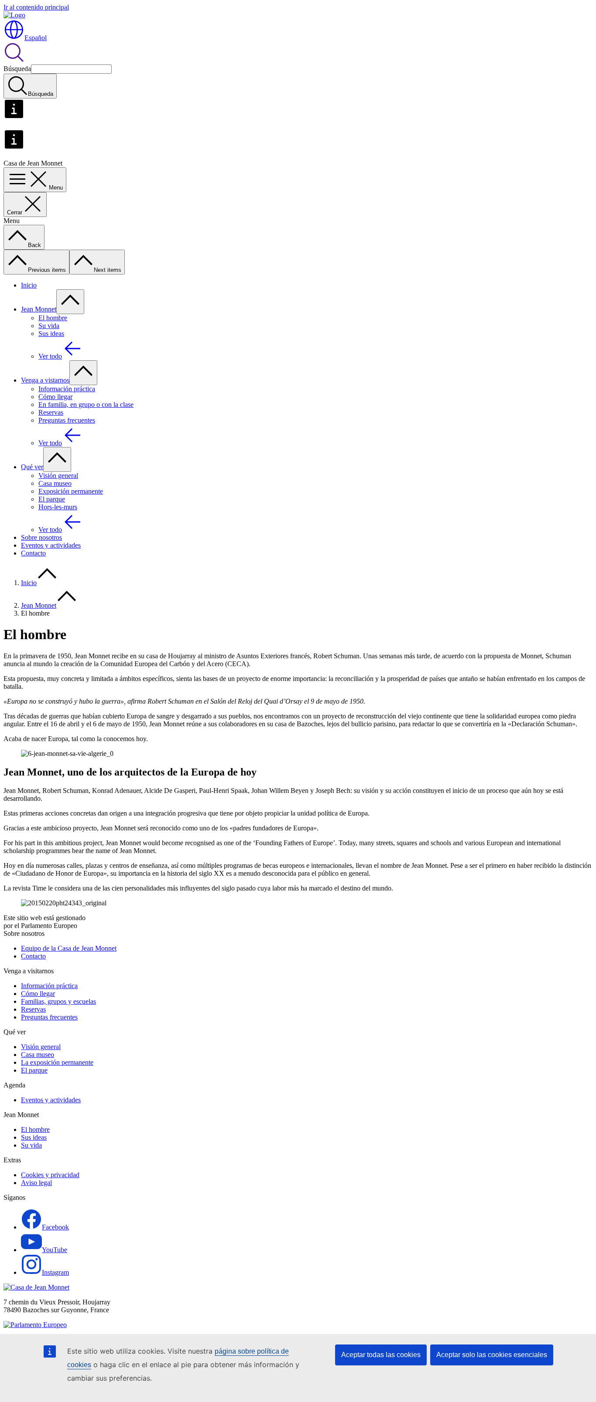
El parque (51, 499)
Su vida (48, 325)
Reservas (50, 412)
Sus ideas (51, 333)
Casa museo (55, 483)
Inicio (29, 285)
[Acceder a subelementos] (70, 301)
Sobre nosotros (41, 537)
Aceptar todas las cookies (381, 1354)
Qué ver (32, 467)
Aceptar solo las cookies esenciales (491, 1354)
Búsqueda (17, 68)
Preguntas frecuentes (66, 420)
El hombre (52, 318)
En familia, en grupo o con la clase (86, 404)
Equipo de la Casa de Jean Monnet (68, 948)
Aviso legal (36, 1182)
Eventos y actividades (51, 545)
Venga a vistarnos (45, 380)
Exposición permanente (70, 491)
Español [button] (35, 37)
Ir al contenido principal (36, 7)
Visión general (58, 475)
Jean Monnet (38, 309)
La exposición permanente (57, 1062)
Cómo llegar (55, 396)
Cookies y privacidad (50, 1174)
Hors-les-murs (57, 507)
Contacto (33, 553)
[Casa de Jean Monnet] (36, 1287)
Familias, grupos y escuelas (58, 1001)
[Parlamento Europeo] (35, 1324)
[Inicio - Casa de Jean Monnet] (14, 15)
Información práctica (66, 389)
